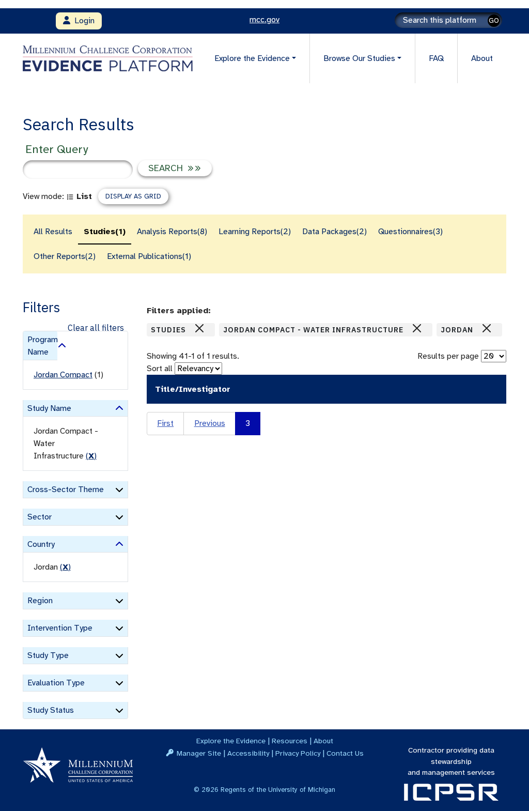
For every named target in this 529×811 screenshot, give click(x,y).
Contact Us (345, 753)
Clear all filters (96, 328)
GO (494, 20)
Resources (289, 740)
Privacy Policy (297, 753)
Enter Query (56, 149)
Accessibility (248, 753)
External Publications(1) (149, 256)
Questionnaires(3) (410, 231)
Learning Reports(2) (255, 231)
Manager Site (199, 753)
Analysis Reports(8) (172, 231)
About (482, 58)
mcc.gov (264, 19)
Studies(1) (105, 231)
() (91, 456)
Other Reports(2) (65, 256)
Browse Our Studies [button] (359, 58)
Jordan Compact (63, 375)
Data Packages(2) (334, 231)
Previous (209, 423)
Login (82, 21)
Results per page (448, 356)
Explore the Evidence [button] (252, 58)
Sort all (160, 368)
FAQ (436, 58)
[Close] (199, 328)
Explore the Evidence (231, 740)
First (165, 423)
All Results (53, 231)
